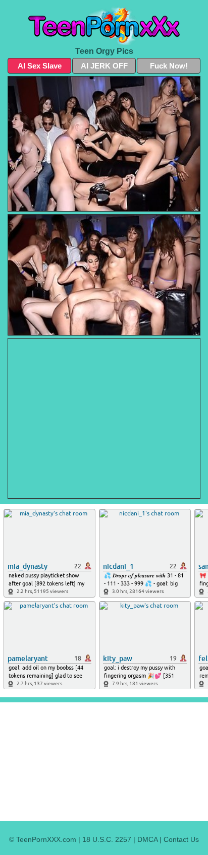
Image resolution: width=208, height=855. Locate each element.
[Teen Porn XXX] (104, 25)
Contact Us (181, 839)
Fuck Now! (169, 65)
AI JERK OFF (104, 65)
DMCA (147, 839)
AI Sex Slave (40, 65)
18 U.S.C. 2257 (106, 839)
